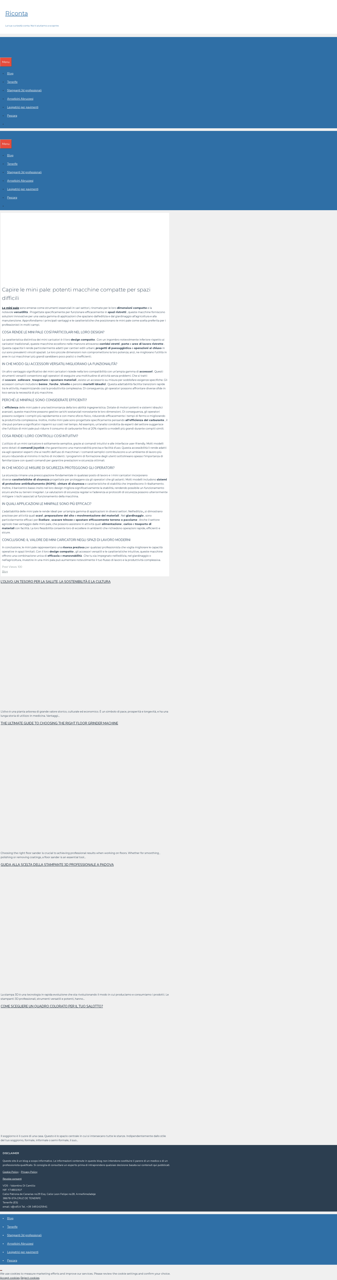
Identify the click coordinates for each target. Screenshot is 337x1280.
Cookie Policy (11, 1172)
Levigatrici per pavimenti (22, 107)
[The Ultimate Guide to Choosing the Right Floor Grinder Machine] (80, 846)
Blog (10, 73)
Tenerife (12, 82)
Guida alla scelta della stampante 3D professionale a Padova (57, 865)
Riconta (16, 13)
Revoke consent (12, 1179)
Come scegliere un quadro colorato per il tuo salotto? (52, 1006)
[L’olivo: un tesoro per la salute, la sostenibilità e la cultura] (80, 704)
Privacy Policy (29, 1172)
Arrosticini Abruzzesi (20, 99)
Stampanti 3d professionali (24, 90)
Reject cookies (29, 1277)
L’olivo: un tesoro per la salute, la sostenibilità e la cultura (56, 581)
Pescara (12, 116)
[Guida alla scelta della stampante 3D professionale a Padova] (80, 987)
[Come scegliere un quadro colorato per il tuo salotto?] (80, 1129)
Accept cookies (10, 1277)
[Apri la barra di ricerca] (2, 53)
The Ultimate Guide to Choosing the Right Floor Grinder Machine (59, 723)
